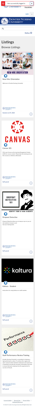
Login (27, 14)
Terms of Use (17, 400)
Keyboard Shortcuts (17, 402)
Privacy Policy (26, 400)
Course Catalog (7, 400)
